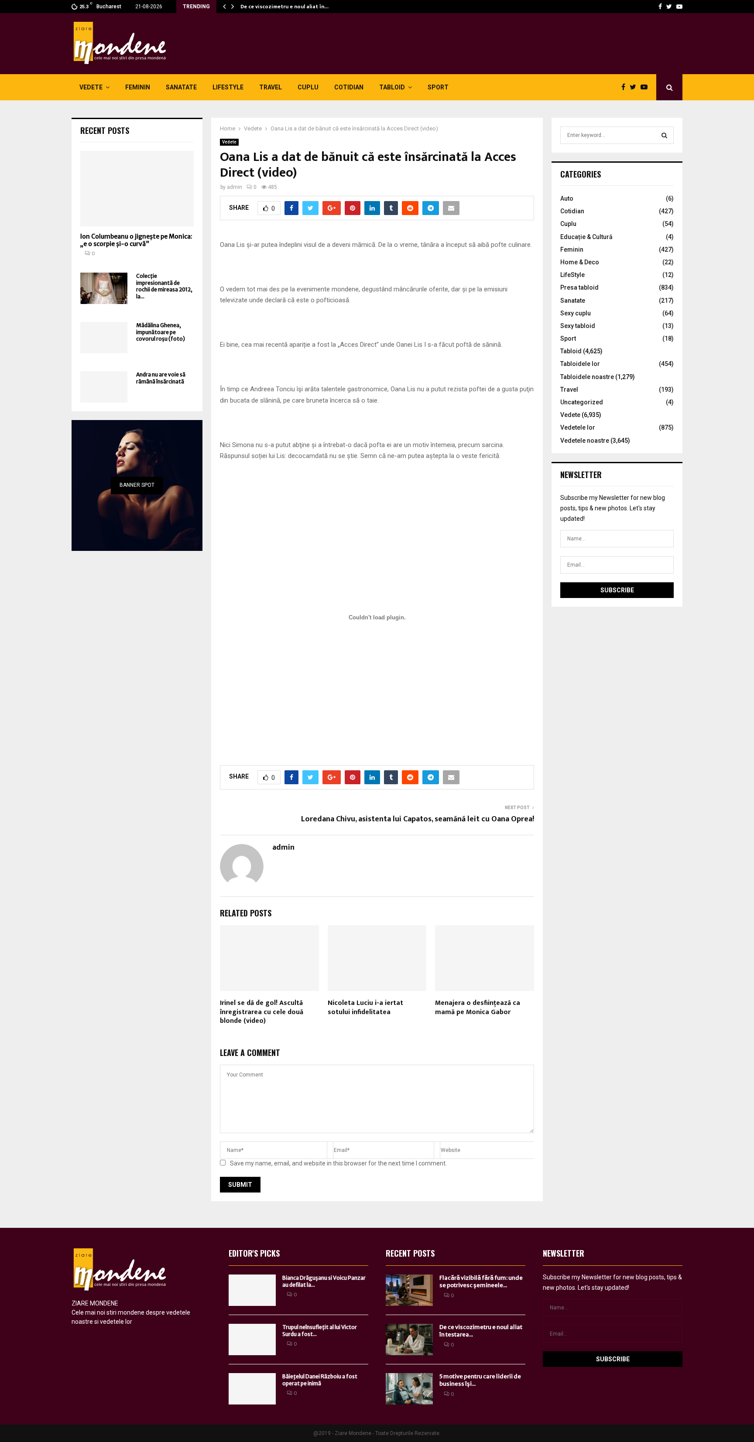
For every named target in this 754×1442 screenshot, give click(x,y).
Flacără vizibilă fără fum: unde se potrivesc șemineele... (481, 1281)
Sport (438, 87)
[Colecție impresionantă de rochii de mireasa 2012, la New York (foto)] (103, 288)
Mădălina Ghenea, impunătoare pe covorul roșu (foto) (160, 332)
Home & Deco (579, 262)
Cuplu (308, 87)
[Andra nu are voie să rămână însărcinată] (103, 387)
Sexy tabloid (577, 325)
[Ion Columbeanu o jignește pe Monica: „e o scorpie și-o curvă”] (137, 188)
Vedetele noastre (584, 440)
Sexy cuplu (575, 313)
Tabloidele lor (580, 363)
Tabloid (392, 87)
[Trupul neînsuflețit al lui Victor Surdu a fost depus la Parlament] (252, 1339)
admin (234, 187)
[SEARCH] (664, 135)
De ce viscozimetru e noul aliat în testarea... (480, 1330)
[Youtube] (679, 6)
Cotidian (348, 87)
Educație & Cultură (586, 236)
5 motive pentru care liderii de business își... (480, 1380)
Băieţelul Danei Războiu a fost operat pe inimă (319, 1380)
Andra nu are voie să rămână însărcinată (160, 377)
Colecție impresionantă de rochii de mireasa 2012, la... (164, 286)
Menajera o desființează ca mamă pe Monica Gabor (477, 1007)
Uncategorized (581, 402)
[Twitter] (669, 6)
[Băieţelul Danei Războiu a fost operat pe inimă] (252, 1388)
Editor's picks (254, 1253)
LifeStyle (227, 87)
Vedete (91, 87)
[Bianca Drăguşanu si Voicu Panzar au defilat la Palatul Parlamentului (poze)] (252, 1290)
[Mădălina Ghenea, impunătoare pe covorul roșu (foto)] (103, 337)
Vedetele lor (577, 427)
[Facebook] (660, 6)
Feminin (137, 87)
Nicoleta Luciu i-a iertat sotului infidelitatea (365, 1007)
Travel (270, 87)
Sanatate (181, 87)
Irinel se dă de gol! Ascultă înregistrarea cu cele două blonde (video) (261, 1012)
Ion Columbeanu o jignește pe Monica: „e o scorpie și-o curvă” (136, 240)
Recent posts (104, 130)
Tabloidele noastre (587, 376)
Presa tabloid (579, 287)
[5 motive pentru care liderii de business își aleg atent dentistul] (409, 1388)
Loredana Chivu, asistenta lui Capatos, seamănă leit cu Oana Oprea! (417, 819)
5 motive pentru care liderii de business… (292, 6)
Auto (566, 198)
